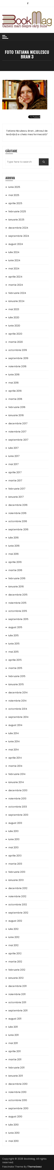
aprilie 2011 (14, 1051)
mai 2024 (13, 268)
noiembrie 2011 (17, 994)
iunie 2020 (14, 325)
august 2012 (15, 921)
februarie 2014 (17, 774)
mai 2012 (13, 945)
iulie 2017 (13, 448)
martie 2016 (15, 570)
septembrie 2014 (18, 717)
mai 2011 (13, 1043)
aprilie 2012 (14, 953)
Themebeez (34, 1166)
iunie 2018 (14, 374)
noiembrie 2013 (17, 798)
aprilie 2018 (15, 391)
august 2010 (15, 1116)
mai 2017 (13, 464)
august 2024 (15, 244)
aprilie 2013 (14, 855)
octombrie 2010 (17, 1100)
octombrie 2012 (17, 904)
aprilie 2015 (15, 660)
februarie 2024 (17, 293)
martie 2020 (15, 342)
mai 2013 (13, 847)
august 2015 (15, 627)
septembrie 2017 (18, 439)
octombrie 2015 (17, 611)
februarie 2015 (16, 676)
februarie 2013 (16, 872)
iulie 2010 (13, 1124)
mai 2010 (13, 1141)
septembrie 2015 (18, 619)
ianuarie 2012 (16, 978)
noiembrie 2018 (17, 366)
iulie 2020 (13, 317)
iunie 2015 (14, 643)
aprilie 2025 (15, 203)
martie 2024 (15, 285)
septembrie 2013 (18, 815)
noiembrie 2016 (17, 513)
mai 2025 (13, 195)
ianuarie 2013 (16, 880)
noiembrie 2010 (17, 1092)
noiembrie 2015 (17, 603)
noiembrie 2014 (17, 700)
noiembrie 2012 (17, 896)
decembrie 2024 (18, 227)
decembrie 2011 (17, 986)
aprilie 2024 (15, 276)
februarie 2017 (16, 488)
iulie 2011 (13, 1027)
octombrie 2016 (17, 521)
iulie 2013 (13, 831)
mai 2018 (13, 382)
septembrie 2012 (18, 912)
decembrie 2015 (17, 594)
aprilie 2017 (15, 472)
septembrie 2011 (18, 1010)
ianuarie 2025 (16, 219)
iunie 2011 (13, 1035)
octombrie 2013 (17, 806)
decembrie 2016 (17, 505)
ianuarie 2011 (15, 1075)
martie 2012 (15, 961)
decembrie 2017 (17, 423)
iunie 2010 (14, 1133)
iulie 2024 (14, 252)
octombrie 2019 (17, 350)
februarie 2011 (16, 1067)
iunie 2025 (14, 187)
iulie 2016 (13, 537)
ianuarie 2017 (16, 497)
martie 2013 (15, 863)
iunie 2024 (14, 260)
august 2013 (15, 823)
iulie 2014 (13, 733)
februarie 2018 (16, 407)
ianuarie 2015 (16, 684)
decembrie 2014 (18, 692)
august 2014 (15, 725)
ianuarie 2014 (16, 782)
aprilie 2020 (15, 333)
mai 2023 (13, 309)
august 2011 (15, 1018)
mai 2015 (13, 651)
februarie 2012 (16, 969)
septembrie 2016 (18, 529)
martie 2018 (15, 399)
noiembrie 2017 (17, 431)
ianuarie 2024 (16, 301)
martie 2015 (15, 668)
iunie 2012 (14, 937)
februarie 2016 (16, 578)
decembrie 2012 (17, 888)
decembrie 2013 (17, 790)
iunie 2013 (14, 839)
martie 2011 (15, 1059)
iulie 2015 (13, 635)
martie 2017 (15, 480)
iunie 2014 (14, 741)
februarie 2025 (17, 211)
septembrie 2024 (18, 236)
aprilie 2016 (15, 562)
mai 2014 (13, 749)
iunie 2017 (14, 456)
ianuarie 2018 (16, 415)
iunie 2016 (14, 545)
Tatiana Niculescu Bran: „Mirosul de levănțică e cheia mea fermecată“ (27, 132)
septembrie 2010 (18, 1108)
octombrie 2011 (17, 1002)
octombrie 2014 (17, 709)
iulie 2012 (13, 929)
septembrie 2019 (18, 358)
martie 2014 (15, 766)
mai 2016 (13, 554)
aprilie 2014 (15, 757)
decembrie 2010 (17, 1084)
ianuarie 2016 (16, 586)
